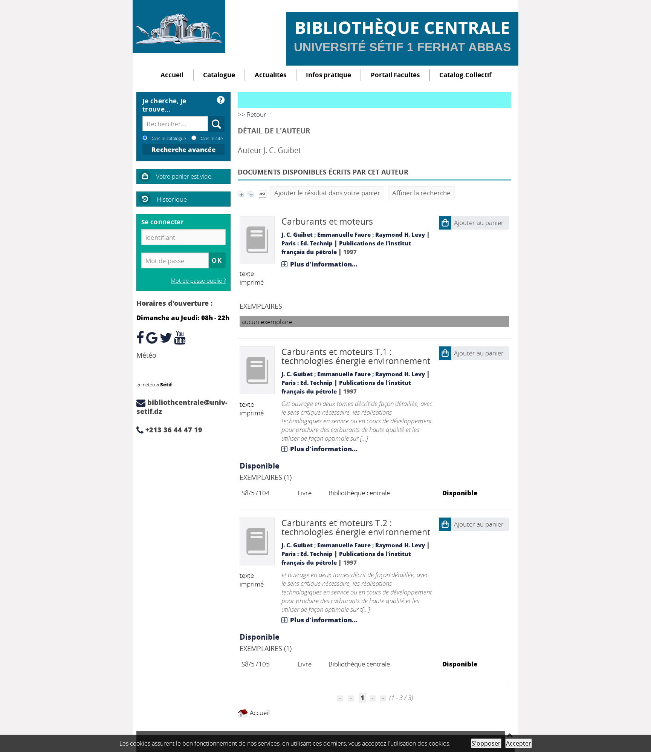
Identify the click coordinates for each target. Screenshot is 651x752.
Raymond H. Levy (400, 234)
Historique (172, 199)
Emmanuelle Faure (344, 234)
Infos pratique (328, 74)
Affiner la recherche (421, 192)
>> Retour (252, 114)
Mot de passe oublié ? (198, 280)
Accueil (171, 74)
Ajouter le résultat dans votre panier (327, 192)
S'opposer (486, 743)
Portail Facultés (395, 74)
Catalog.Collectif (465, 74)
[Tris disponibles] (262, 192)
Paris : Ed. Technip (307, 243)
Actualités (270, 74)
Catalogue (219, 74)
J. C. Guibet (297, 234)
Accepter (518, 743)
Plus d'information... (324, 264)
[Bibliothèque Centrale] (179, 26)
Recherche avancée (183, 149)
